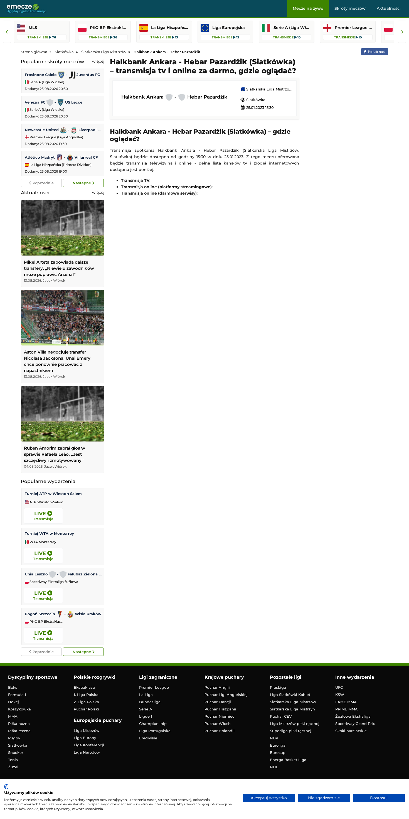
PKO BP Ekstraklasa (46, 622)
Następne (82, 183)
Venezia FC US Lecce (53, 102)
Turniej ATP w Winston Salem (53, 493)
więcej (98, 61)
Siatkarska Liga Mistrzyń (292, 709)
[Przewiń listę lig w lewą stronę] (7, 32)
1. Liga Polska (86, 694)
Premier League (154, 687)
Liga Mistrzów (87, 730)
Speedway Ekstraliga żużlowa (53, 582)
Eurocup (277, 752)
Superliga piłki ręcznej (290, 731)
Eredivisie (148, 738)
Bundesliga (150, 702)
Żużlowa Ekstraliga (353, 716)
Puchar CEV (281, 716)
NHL (274, 767)
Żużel (13, 767)
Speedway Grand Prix (355, 723)
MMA (13, 716)
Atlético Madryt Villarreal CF (61, 157)
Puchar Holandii (219, 731)
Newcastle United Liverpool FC (63, 129)
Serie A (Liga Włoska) (46, 82)
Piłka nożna (19, 723)
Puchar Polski (86, 709)
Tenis (13, 759)
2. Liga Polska (86, 702)
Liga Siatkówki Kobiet (290, 694)
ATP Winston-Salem (46, 502)
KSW (339, 694)
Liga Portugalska (155, 731)
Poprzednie (42, 183)
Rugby (14, 738)
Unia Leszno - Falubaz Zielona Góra (63, 574)
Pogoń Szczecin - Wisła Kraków (63, 614)
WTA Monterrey (42, 542)
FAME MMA (346, 702)
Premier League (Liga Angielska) (56, 137)
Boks (12, 687)
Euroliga (277, 745)
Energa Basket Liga (288, 759)
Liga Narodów (87, 752)
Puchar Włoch (217, 723)
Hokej (13, 702)
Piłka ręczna (19, 731)
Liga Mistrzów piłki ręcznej (294, 723)
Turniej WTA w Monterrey (49, 533)
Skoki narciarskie (351, 731)
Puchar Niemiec (219, 716)
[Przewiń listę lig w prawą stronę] (402, 32)
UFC (339, 687)
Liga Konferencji (89, 745)
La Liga (146, 694)
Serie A (145, 709)
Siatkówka (252, 99)
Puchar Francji (217, 702)
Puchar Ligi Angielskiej (226, 694)
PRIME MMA (346, 709)
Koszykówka (19, 709)
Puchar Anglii (217, 687)
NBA (274, 738)
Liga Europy (85, 737)
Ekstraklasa (84, 687)
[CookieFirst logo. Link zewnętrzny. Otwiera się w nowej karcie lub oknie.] (6, 786)
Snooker (15, 752)
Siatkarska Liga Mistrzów (268, 89)
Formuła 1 (17, 694)
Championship (153, 723)
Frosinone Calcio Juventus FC (62, 74)
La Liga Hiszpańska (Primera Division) (60, 165)
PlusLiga (278, 687)
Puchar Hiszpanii (220, 709)
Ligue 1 (145, 716)
